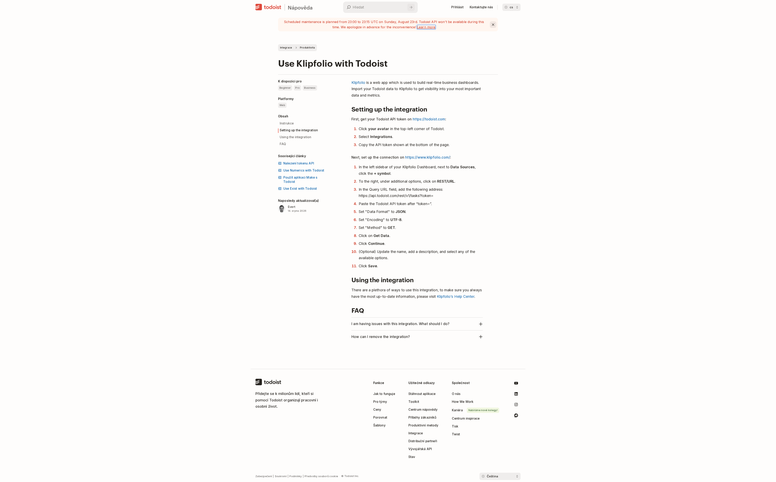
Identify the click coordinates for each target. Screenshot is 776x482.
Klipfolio (358, 82)
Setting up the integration (299, 130)
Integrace (286, 47)
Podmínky (295, 476)
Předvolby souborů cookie (321, 476)
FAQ (283, 144)
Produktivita (307, 47)
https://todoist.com (429, 119)
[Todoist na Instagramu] (516, 405)
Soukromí (281, 476)
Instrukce (287, 123)
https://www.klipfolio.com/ (427, 157)
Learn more (426, 27)
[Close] (493, 24)
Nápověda (300, 7)
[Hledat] (411, 7)
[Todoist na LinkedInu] (516, 394)
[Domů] (268, 7)
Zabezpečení (263, 476)
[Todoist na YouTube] (516, 384)
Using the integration (295, 137)
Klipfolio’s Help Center (455, 296)
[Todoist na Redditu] (516, 416)
